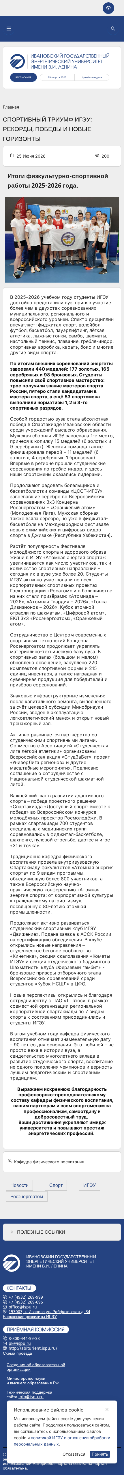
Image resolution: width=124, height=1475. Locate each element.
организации (19, 1369)
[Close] (107, 1409)
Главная (11, 107)
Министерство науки (26, 1378)
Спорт (56, 1185)
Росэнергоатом (26, 1196)
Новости (19, 1185)
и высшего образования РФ (33, 1383)
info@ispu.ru (31, 1396)
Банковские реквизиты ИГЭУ (30, 1316)
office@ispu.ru (23, 1307)
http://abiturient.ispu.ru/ (33, 1348)
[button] (62, 1232)
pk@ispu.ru (20, 1343)
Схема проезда (17, 1353)
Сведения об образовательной (36, 1364)
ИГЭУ (89, 1185)
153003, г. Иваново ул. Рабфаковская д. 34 (49, 1311)
